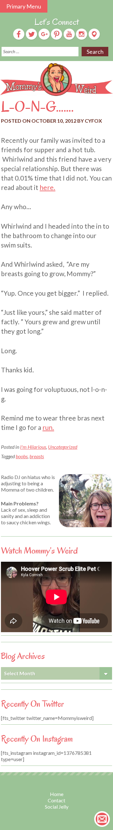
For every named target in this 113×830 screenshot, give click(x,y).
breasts (37, 456)
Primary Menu (23, 6)
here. (47, 187)
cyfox (93, 121)
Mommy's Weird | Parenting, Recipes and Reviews (56, 80)
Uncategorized (62, 447)
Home (56, 794)
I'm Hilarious (33, 447)
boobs (22, 456)
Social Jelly (56, 807)
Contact (56, 800)
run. (48, 427)
